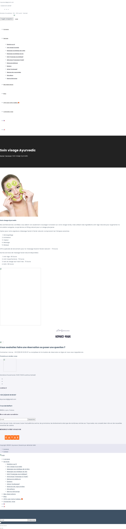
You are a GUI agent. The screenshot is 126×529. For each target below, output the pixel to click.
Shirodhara (10, 75)
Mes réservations (8, 84)
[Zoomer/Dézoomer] (0, 525)
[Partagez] (4, 525)
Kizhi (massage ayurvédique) (15, 57)
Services (5, 38)
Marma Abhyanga (12, 78)
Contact (5, 451)
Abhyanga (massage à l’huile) (15, 60)
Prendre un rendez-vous (8, 356)
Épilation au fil (11, 44)
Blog (4, 93)
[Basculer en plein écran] (2, 525)
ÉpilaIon (9, 66)
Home (2, 156)
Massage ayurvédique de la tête (16, 50)
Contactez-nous (8, 111)
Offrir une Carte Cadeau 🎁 (11, 102)
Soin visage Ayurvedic (13, 47)
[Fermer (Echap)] (6, 525)
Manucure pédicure (12, 63)
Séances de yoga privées (14, 72)
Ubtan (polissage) (12, 69)
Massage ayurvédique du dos (15, 54)
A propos (6, 29)
